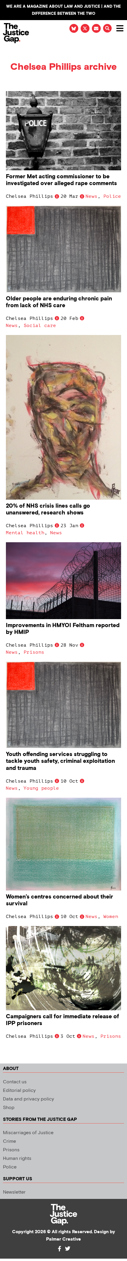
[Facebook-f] (59, 1248)
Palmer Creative (63, 1239)
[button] (107, 28)
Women (110, 916)
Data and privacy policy (28, 1099)
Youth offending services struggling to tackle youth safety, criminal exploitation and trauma (60, 761)
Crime (9, 1141)
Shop (8, 1108)
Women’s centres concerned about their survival (59, 900)
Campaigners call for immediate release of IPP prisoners (62, 1020)
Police (112, 196)
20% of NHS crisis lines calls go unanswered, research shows (48, 509)
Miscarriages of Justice (28, 1133)
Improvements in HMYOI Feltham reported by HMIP (63, 629)
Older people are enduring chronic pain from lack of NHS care (59, 302)
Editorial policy (19, 1090)
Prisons (34, 652)
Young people (41, 788)
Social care (40, 325)
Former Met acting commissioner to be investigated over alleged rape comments (61, 180)
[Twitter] (67, 1248)
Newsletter (14, 1192)
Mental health (25, 532)
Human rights (17, 1158)
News (91, 196)
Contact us (15, 1082)
